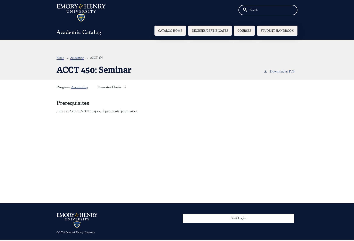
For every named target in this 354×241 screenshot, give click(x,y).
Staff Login (238, 218)
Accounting (77, 57)
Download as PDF (282, 71)
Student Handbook (277, 31)
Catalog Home (170, 31)
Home (60, 57)
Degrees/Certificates (210, 31)
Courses (244, 31)
